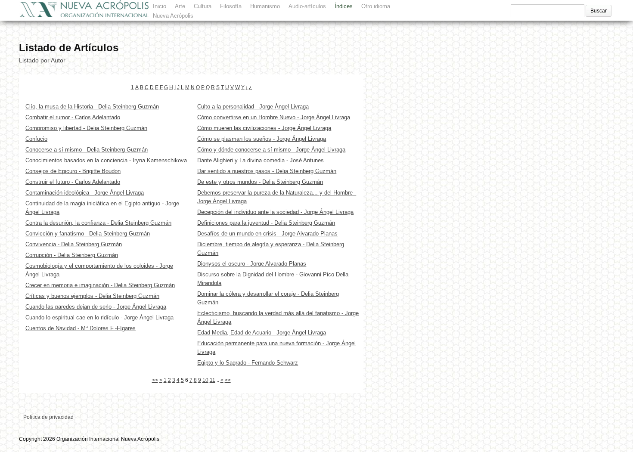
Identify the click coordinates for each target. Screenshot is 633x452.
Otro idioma (375, 6)
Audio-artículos (307, 6)
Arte (180, 6)
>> (228, 380)
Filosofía (231, 6)
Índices (344, 6)
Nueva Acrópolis (173, 15)
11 (212, 380)
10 (205, 380)
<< (155, 380)
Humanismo (265, 6)
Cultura (202, 6)
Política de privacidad (48, 417)
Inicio (159, 6)
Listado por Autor (42, 60)
